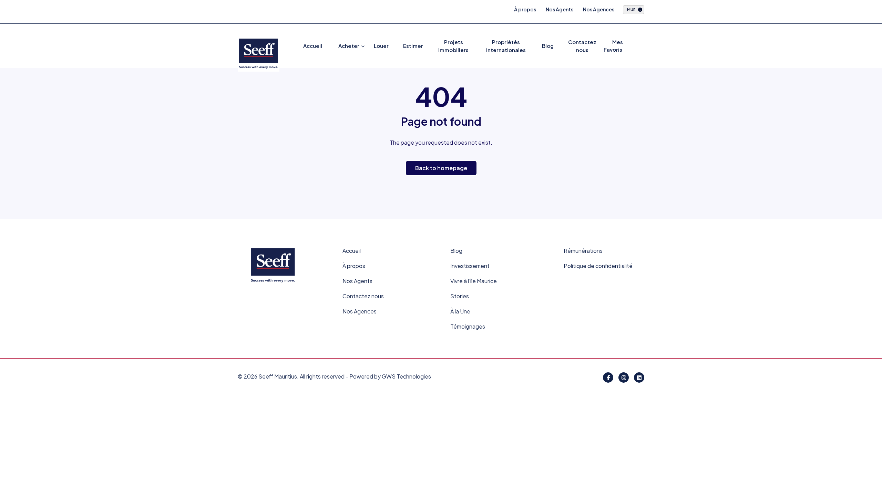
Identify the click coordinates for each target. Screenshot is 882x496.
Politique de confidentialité (598, 265)
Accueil (312, 45)
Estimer (413, 45)
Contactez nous (363, 296)
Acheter (348, 45)
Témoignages (467, 326)
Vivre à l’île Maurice (473, 281)
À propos (525, 9)
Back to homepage (441, 168)
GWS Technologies (406, 376)
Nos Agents (559, 9)
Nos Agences (598, 9)
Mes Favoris (613, 46)
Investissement (470, 265)
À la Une (460, 311)
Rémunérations (583, 250)
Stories (459, 296)
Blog (548, 45)
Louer (381, 45)
